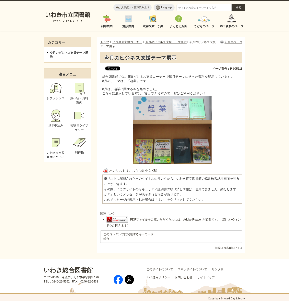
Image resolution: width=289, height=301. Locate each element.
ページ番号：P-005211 (227, 68)
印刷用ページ (233, 42)
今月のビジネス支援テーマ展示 (166, 42)
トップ (104, 42)
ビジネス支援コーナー (127, 42)
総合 (106, 238)
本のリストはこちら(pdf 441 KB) (133, 170)
